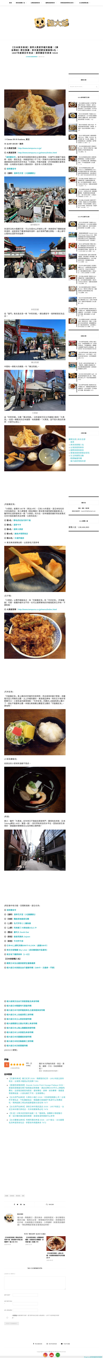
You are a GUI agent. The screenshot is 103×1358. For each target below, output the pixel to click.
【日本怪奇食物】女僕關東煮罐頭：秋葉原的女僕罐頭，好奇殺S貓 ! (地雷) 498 (34, 1240)
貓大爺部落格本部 (78, 461)
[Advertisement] (35, 74)
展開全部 (72, 439)
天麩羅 (6, 1195)
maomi (51, 1204)
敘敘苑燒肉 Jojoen (22, 937)
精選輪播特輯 (76, 458)
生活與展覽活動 (84, 2)
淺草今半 (17, 525)
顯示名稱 (7, 1295)
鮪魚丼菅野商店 (21, 534)
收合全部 (81, 439)
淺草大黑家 (18, 529)
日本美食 (12, 1195)
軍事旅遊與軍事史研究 (67, 2)
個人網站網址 (8, 1310)
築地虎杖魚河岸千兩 (22, 520)
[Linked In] (24, 1204)
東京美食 (18, 1195)
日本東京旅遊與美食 (32, 56)
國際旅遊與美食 (50, 2)
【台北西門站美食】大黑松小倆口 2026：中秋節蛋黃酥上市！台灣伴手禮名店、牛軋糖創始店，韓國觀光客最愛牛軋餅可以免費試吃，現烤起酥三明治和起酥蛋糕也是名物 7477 (37, 1100)
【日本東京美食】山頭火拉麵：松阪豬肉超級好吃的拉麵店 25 (55, 1255)
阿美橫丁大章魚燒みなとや (25, 928)
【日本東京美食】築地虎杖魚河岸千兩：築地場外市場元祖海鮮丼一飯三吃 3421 (13, 1240)
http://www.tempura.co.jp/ (29, 148)
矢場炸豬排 (19, 538)
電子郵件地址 (8, 1302)
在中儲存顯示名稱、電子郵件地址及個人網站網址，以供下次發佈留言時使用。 (35, 1317)
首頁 (10, 2)
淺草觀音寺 (11, 169)
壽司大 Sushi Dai (21, 932)
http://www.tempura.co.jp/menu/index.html (37, 153)
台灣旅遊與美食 (35, 2)
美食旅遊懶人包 (20, 2)
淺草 (23, 1195)
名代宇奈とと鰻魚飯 (22, 923)
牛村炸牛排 (18, 941)
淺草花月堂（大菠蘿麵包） (25, 173)
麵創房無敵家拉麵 (21, 919)
